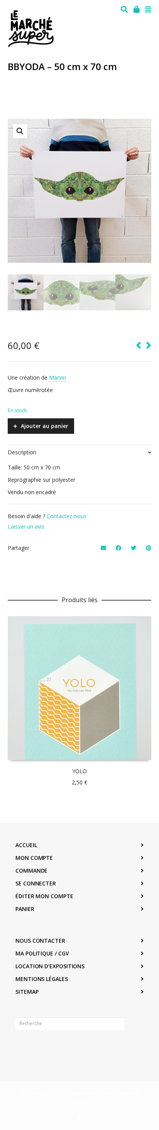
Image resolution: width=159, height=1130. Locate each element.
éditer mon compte (44, 896)
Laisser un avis (26, 526)
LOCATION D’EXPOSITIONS (50, 966)
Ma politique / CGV (42, 953)
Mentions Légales (41, 979)
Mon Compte (34, 857)
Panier (24, 909)
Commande (31, 870)
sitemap (26, 991)
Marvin (57, 377)
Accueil (26, 845)
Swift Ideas (116, 1093)
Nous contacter (40, 940)
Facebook (21, 1047)
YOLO (79, 771)
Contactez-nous (66, 516)
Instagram (38, 1047)
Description (22, 452)
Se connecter (35, 883)
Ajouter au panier (44, 426)
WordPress (79, 1101)
